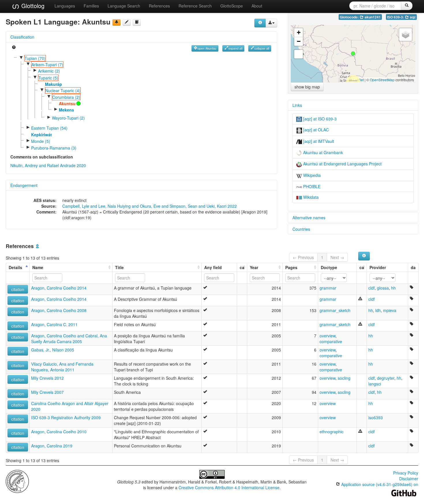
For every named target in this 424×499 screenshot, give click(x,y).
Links (297, 105)
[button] (353, 53)
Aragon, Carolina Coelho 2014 (59, 288)
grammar (328, 288)
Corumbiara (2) (66, 97)
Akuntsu (67, 103)
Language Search (124, 6)
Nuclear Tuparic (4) (62, 90)
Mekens (66, 110)
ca (242, 267)
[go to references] (137, 22)
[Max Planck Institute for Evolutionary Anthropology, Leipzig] (17, 481)
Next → (337, 257)
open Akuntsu (207, 48)
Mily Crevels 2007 (47, 392)
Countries (301, 229)
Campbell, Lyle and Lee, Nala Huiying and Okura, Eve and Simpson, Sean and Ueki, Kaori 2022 (149, 206)
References (159, 6)
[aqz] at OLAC (315, 130)
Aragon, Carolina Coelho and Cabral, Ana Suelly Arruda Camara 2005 (69, 338)
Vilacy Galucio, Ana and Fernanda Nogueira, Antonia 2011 (62, 367)
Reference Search (195, 6)
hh (393, 288)
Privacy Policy (405, 473)
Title (119, 267)
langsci (374, 384)
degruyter (385, 378)
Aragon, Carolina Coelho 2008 (59, 310)
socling (344, 378)
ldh (378, 310)
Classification (22, 37)
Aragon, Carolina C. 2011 (54, 324)
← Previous (303, 257)
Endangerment (23, 185)
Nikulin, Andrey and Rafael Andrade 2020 (48, 165)
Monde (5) (40, 141)
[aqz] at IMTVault (318, 141)
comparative (331, 341)
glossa (383, 288)
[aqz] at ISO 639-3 (319, 119)
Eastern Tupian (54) (49, 128)
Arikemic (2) (49, 71)
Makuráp (53, 84)
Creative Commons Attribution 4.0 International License (229, 487)
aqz (412, 17)
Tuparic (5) (48, 78)
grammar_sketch (335, 310)
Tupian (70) (35, 58)
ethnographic (332, 431)
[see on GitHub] (127, 22)
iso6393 (375, 417)
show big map (307, 87)
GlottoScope (231, 6)
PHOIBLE (311, 186)
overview (327, 336)
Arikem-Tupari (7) (47, 64)
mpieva (389, 310)
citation (17, 289)
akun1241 (372, 17)
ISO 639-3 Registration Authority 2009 (66, 417)
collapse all (261, 48)
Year (254, 267)
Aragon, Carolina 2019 (51, 446)
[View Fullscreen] (298, 54)
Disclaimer (408, 478)
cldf (371, 288)
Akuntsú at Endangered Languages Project (342, 164)
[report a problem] (116, 22)
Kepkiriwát (41, 134)
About (257, 6)
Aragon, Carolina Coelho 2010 (59, 431)
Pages (291, 267)
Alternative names (308, 217)
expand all (235, 48)
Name (37, 267)
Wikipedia (311, 175)
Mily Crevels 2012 (47, 378)
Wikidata (310, 197)
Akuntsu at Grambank (322, 152)
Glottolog (32, 5)
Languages (65, 6)
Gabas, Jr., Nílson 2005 (52, 350)
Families (91, 6)
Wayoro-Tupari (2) (68, 118)
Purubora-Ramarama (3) (53, 148)
